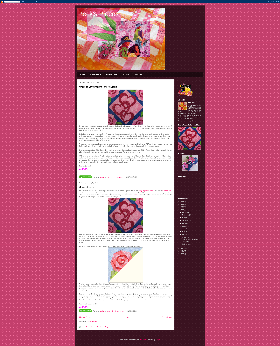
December (185, 212)
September (186, 220)
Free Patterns (95, 74)
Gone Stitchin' (167, 191)
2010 (182, 254)
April (184, 234)
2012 (182, 248)
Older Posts (167, 317)
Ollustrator (143, 340)
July (183, 226)
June (184, 229)
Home (82, 74)
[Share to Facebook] (133, 177)
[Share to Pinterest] (135, 177)
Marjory (192, 102)
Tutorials (126, 74)
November (185, 215)
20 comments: (118, 177)
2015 (182, 204)
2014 (182, 207)
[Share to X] (131, 177)
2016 (182, 201)
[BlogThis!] (129, 177)
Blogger (158, 340)
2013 (182, 210)
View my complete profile (186, 121)
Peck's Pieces (98, 14)
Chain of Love (86, 187)
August (184, 223)
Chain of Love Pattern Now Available (98, 87)
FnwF (137, 195)
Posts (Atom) (92, 321)
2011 (182, 251)
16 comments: (119, 311)
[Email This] (127, 177)
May (184, 231)
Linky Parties (111, 74)
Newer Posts (84, 317)
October (185, 218)
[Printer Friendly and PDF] (85, 177)
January (185, 237)
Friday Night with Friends (146, 191)
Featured (138, 74)
